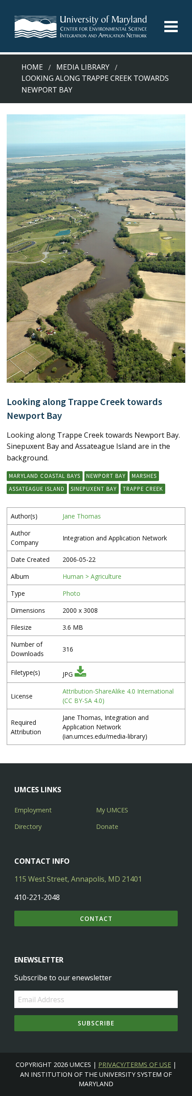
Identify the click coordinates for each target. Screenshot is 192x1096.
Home (32, 67)
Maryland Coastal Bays (44, 475)
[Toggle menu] (171, 26)
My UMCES (112, 810)
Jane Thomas (82, 516)
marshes (144, 475)
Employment (33, 810)
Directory (28, 826)
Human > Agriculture (92, 576)
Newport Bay (105, 475)
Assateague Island (37, 488)
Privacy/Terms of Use (134, 1064)
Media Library (82, 67)
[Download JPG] (80, 674)
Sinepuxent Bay (94, 488)
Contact (96, 918)
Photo (71, 593)
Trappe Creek (143, 488)
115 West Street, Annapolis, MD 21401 (78, 879)
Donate (107, 826)
